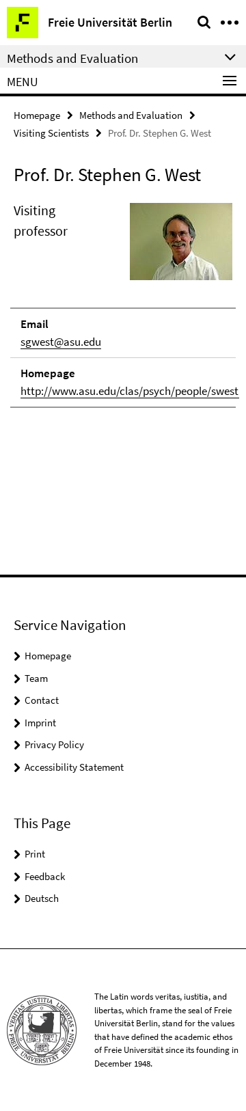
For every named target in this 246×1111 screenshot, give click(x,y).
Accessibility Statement (74, 766)
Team (36, 678)
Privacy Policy (54, 744)
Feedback (45, 876)
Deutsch (42, 898)
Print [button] (35, 853)
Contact (42, 700)
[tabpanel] (123, 304)
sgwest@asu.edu (60, 341)
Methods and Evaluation (130, 115)
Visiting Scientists (51, 132)
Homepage (37, 115)
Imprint (40, 722)
